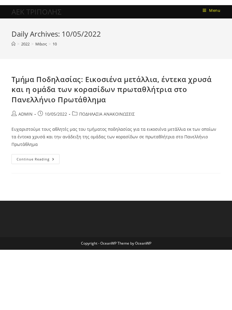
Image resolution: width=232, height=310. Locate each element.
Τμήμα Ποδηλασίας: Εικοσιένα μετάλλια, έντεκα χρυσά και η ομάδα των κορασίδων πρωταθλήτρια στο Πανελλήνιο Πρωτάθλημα (111, 89)
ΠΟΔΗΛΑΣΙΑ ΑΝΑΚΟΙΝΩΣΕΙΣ (107, 114)
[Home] (13, 44)
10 (55, 44)
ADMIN (25, 114)
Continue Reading (38, 157)
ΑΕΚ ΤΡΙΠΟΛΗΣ (36, 12)
